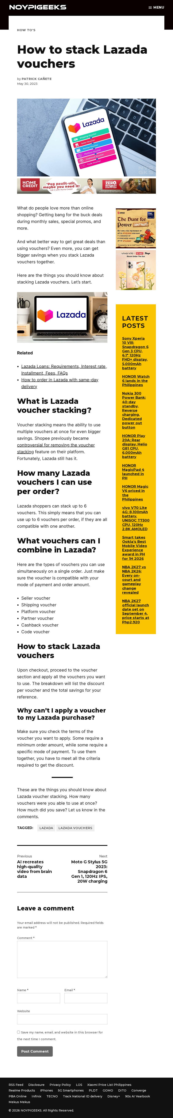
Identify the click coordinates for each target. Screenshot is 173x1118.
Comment (25, 938)
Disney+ (113, 1096)
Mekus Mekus (19, 1102)
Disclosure (36, 1085)
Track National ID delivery (82, 1096)
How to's (26, 30)
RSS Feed (16, 1085)
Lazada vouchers (75, 828)
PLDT (93, 1090)
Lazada (46, 828)
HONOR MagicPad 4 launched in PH (133, 471)
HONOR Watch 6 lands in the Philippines (136, 380)
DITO (122, 1090)
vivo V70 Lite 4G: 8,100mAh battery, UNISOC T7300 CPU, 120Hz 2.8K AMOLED (136, 518)
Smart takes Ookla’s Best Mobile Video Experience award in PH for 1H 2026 (134, 548)
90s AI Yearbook (137, 1096)
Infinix (36, 1096)
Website (23, 1011)
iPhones (46, 1090)
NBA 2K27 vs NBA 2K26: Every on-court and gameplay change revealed (134, 580)
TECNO (52, 1096)
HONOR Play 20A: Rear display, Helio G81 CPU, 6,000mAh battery (134, 446)
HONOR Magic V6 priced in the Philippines (135, 492)
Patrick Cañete (37, 79)
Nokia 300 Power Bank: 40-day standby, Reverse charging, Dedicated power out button (134, 410)
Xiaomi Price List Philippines (109, 1085)
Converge (138, 1090)
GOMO (108, 1090)
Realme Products (22, 1090)
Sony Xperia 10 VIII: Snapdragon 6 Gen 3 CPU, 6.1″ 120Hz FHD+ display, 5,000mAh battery (135, 353)
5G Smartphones (71, 1090)
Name (22, 990)
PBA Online (18, 1096)
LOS (79, 1085)
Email (69, 990)
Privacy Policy (60, 1085)
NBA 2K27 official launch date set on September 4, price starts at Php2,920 (135, 611)
